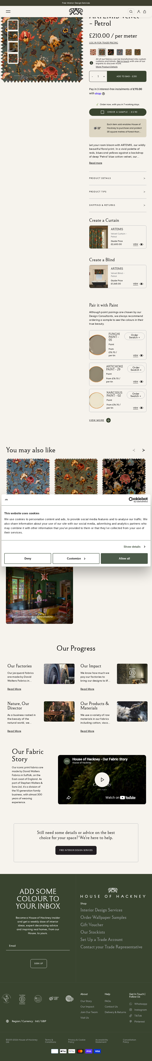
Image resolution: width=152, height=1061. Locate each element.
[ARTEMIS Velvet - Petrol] (102, 52)
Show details (132, 546)
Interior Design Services (101, 910)
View (135, 244)
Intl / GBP (40, 1021)
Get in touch (123, 61)
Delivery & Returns (115, 1012)
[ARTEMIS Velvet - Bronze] (128, 52)
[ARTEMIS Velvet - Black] (111, 52)
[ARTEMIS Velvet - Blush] (93, 52)
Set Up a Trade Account (101, 939)
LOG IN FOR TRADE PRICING (103, 43)
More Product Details (107, 67)
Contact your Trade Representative (111, 946)
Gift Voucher (91, 924)
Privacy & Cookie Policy (76, 1041)
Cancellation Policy (129, 1041)
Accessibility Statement (101, 1041)
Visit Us (84, 1017)
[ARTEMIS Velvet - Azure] (120, 52)
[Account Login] (138, 11)
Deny (27, 558)
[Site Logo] (76, 11)
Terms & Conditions (50, 1041)
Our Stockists (92, 932)
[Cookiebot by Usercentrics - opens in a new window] (131, 500)
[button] (143, 450)
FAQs (108, 1001)
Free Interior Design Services (76, 3)
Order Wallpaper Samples (103, 917)
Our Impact (87, 1006)
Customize (74, 558)
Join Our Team (89, 1012)
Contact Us (111, 1006)
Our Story (86, 1001)
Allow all (124, 558)
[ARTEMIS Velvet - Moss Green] (137, 52)
